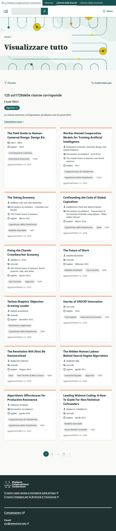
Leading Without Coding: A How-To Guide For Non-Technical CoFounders (85, 400)
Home (7, 37)
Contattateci (13, 512)
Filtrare (11, 83)
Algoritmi (13, 108)
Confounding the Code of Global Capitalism (84, 200)
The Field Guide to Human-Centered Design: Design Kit (26, 135)
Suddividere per (103, 83)
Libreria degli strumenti (91, 2)
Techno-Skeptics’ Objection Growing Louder (25, 304)
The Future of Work (76, 250)
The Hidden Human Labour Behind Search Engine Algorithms (85, 354)
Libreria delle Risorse (66, 2)
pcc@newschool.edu (15, 523)
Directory (48, 2)
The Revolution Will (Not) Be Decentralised (26, 354)
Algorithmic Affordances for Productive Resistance (26, 398)
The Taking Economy (21, 198)
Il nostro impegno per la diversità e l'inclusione (30, 496)
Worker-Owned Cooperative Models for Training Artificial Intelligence (82, 137)
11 (64, 454)
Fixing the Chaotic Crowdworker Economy (23, 252)
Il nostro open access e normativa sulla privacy (30, 493)
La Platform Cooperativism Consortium (22, 2)
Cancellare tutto (13, 121)
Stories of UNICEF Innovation (82, 302)
